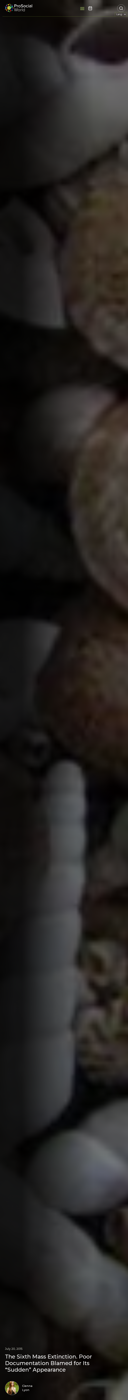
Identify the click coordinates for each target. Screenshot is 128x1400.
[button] (121, 14)
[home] (18, 8)
